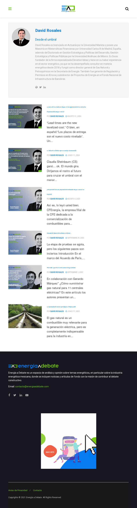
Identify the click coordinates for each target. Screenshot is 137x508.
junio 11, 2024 (73, 155)
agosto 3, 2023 (73, 199)
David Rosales (57, 116)
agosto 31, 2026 (74, 116)
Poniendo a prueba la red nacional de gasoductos (61, 267)
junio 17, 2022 (73, 311)
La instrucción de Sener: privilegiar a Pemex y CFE (61, 307)
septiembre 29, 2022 (75, 238)
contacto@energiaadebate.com (32, 386)
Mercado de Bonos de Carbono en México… (59, 233)
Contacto (37, 490)
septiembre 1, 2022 (75, 272)
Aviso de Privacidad (17, 490)
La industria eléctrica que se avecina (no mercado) (61, 150)
